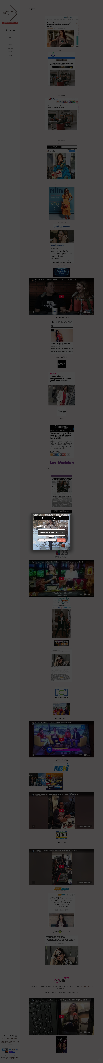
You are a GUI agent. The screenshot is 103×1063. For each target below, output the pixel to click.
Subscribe (61, 540)
